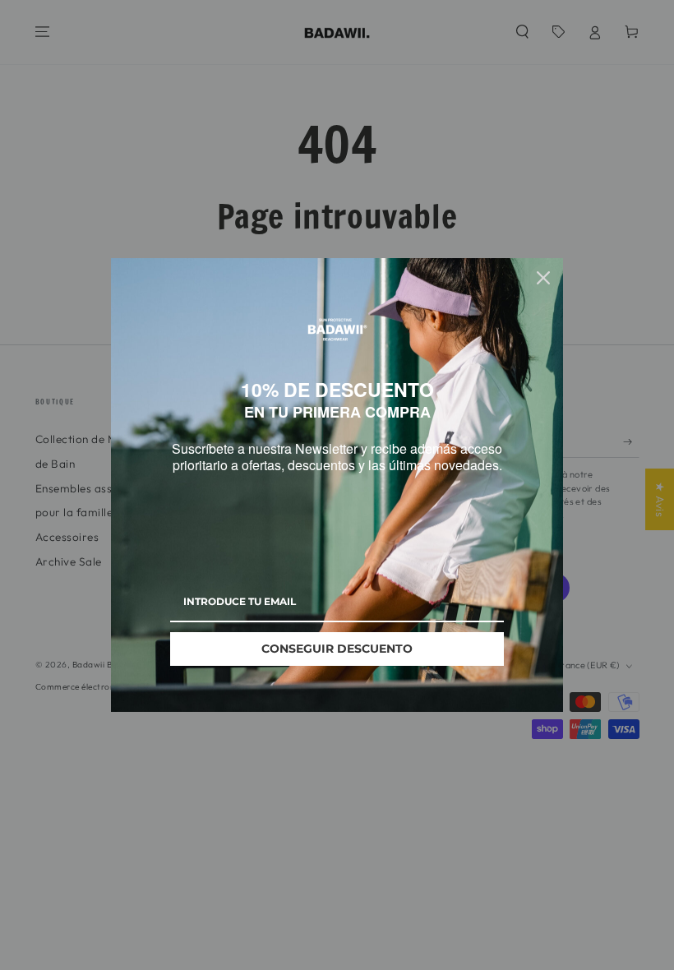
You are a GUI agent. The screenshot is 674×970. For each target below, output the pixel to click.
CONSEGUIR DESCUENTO (337, 656)
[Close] (543, 269)
